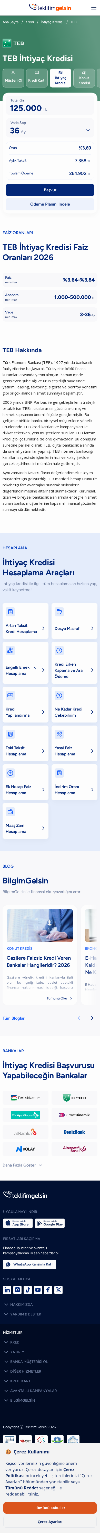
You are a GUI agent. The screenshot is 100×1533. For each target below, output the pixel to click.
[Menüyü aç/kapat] (94, 7)
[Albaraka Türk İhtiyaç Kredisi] (25, 1132)
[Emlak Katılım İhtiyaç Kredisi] (25, 1098)
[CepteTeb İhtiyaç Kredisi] (74, 1098)
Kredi (29, 22)
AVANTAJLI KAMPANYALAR (30, 1391)
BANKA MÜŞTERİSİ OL (25, 1362)
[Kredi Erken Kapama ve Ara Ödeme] (74, 663)
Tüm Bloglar (14, 1018)
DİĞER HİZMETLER (22, 1372)
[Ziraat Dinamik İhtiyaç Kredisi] (74, 1115)
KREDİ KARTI (17, 1381)
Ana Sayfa (10, 22)
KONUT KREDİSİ (20, 948)
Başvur (50, 189)
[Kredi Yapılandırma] (25, 705)
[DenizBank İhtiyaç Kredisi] (74, 1132)
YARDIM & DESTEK (22, 1314)
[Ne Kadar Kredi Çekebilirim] (74, 705)
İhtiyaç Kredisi (52, 22)
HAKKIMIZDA (18, 1305)
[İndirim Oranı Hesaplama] (74, 782)
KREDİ (12, 1342)
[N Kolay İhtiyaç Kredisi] (25, 1149)
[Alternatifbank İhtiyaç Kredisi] (74, 1149)
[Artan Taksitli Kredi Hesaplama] (25, 621)
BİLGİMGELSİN (19, 1401)
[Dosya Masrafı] (74, 621)
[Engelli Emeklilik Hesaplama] (25, 663)
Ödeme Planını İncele (50, 204)
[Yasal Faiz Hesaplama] (74, 743)
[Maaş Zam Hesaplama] (25, 821)
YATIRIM (14, 1352)
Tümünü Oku (60, 998)
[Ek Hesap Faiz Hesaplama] (25, 782)
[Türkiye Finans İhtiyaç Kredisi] (25, 1115)
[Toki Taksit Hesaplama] (25, 743)
